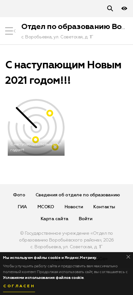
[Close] (128, 257)
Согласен (19, 286)
